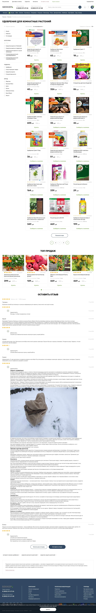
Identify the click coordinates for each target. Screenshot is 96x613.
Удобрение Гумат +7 (79, 49)
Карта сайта (58, 595)
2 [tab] (43, 289)
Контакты (35, 1)
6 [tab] (50, 289)
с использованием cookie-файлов (48, 606)
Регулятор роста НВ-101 (57, 218)
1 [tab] (41, 289)
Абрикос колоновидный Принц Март (59, 275)
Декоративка (57, 12)
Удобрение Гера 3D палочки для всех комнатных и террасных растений (36, 218)
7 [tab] (52, 289)
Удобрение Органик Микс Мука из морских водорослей (59, 83)
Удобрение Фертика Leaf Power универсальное (59, 184)
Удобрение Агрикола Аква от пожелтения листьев (81, 218)
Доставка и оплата (17, 1)
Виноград (46, 12)
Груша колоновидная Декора (81, 274)
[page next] (67, 242)
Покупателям (5, 1)
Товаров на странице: (85, 26)
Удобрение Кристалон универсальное (56, 50)
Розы (51, 12)
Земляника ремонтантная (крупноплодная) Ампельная (12, 275)
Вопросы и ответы (88, 596)
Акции (12, 12)
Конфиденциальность (34, 598)
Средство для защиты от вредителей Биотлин (57, 151)
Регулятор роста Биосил (80, 184)
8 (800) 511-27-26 (22, 8)
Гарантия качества (89, 593)
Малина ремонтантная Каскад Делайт (35, 275)
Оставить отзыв (45, 1)
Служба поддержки (34, 595)
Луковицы (27, 12)
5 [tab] (48, 289)
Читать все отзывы (39, 547)
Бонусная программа (60, 596)
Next (91, 270)
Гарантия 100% (87, 595)
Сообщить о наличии (59, 127)
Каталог (5, 12)
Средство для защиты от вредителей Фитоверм (57, 117)
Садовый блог (90, 1)
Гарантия (27, 1)
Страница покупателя (60, 593)
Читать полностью (9, 570)
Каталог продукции (34, 589)
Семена (21, 12)
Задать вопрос (56, 1)
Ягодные (40, 12)
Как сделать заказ (88, 589)
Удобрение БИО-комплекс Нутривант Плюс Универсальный (34, 117)
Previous (5, 270)
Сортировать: (28, 26)
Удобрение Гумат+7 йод (33, 150)
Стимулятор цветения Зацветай (82, 83)
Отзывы (86, 598)
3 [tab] (45, 289)
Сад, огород (78, 12)
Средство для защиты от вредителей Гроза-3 (80, 117)
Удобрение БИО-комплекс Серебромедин (80, 151)
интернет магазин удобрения (11, 555)
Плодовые (34, 12)
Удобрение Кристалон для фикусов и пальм (34, 184)
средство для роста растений (29, 555)
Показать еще (59, 235)
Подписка (57, 589)
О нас (30, 593)
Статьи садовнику (59, 591)
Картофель (71, 12)
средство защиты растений (47, 555)
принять (48, 609)
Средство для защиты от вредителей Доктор (34, 83)
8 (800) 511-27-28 (37, 8)
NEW (17, 12)
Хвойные (64, 12)
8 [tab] (54, 289)
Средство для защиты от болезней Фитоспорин (34, 50)
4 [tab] (47, 289)
